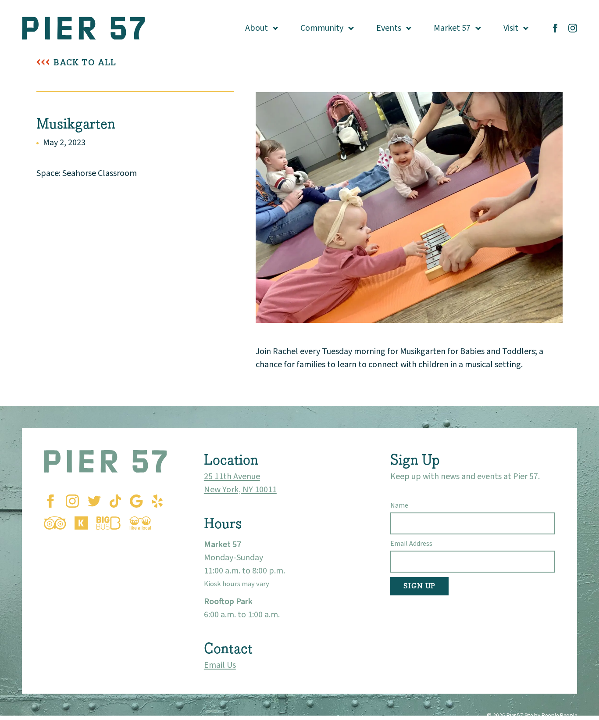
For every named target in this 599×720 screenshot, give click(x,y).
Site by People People (550, 715)
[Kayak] (81, 523)
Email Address (411, 543)
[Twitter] (94, 501)
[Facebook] (555, 28)
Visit (510, 28)
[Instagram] (572, 28)
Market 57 (452, 28)
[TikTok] (115, 501)
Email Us (220, 665)
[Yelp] (157, 501)
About (256, 28)
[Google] (136, 501)
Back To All (84, 62)
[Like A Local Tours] (140, 523)
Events (388, 28)
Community (321, 28)
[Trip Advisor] (55, 523)
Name (399, 505)
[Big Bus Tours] (108, 523)
